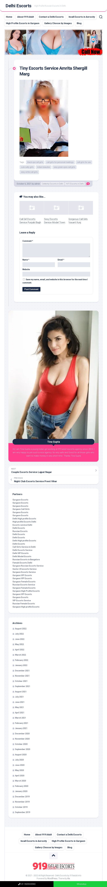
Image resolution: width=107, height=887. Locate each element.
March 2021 (20, 718)
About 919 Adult (25, 17)
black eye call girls (35, 162)
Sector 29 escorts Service (25, 569)
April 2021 (19, 713)
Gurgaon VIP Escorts (22, 575)
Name (25, 260)
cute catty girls (27, 167)
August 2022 (20, 629)
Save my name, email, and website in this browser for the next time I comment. (55, 281)
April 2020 (19, 775)
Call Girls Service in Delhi (24, 547)
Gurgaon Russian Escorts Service (28, 566)
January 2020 (21, 791)
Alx (68, 878)
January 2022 (21, 665)
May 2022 (19, 644)
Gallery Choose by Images (58, 23)
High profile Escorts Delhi (24, 522)
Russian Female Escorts (24, 603)
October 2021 (21, 681)
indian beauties (43, 167)
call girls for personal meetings (60, 162)
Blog (79, 23)
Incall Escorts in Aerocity (82, 17)
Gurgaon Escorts (20, 500)
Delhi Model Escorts (22, 556)
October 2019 (21, 807)
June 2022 (19, 639)
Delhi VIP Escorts (21, 553)
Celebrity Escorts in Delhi (52, 184)
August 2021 (20, 692)
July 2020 (19, 760)
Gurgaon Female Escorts (24, 582)
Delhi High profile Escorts (24, 519)
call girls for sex (84, 162)
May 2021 (19, 707)
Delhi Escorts (18, 5)
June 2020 (19, 765)
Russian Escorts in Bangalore (26, 559)
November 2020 (22, 739)
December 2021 (22, 671)
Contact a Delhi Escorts (51, 17)
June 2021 (19, 702)
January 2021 (21, 728)
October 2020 (21, 744)
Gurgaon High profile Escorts (26, 607)
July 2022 (19, 634)
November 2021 (22, 676)
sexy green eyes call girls (64, 167)
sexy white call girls (29, 172)
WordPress (52, 878)
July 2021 (19, 697)
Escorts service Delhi (22, 525)
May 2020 (19, 770)
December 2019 (22, 796)
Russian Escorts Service (24, 585)
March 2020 (20, 781)
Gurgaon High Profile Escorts (26, 591)
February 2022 (21, 660)
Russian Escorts (20, 531)
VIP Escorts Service (22, 600)
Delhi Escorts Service (22, 550)
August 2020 (20, 754)
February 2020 (21, 786)
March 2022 (20, 655)
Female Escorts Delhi (22, 563)
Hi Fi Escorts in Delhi (75, 184)
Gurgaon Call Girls (21, 509)
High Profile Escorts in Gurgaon (22, 23)
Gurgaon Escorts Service (24, 572)
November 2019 (22, 802)
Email (61, 260)
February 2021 (21, 723)
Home (9, 17)
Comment (27, 241)
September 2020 (22, 749)
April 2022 (19, 650)
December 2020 (22, 733)
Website (26, 269)
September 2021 (22, 686)
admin (37, 183)
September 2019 (22, 812)
